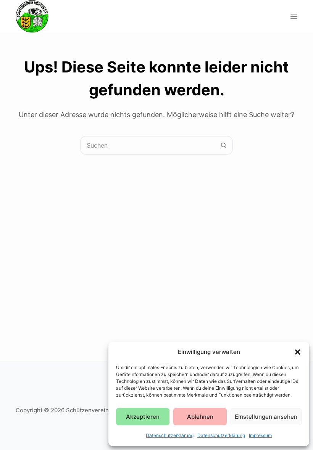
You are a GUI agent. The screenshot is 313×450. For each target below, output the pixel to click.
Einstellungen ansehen (266, 416)
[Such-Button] (223, 145)
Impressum (260, 435)
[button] (298, 352)
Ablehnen (200, 416)
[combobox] (148, 145)
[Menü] (293, 16)
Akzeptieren (143, 416)
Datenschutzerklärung (170, 435)
